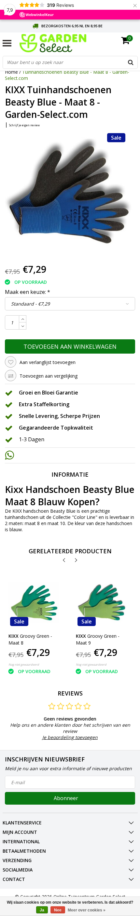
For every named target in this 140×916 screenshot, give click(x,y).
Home (11, 72)
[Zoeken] (131, 62)
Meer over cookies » (86, 910)
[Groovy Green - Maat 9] (101, 602)
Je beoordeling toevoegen (70, 737)
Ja (42, 910)
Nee (58, 910)
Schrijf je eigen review (24, 125)
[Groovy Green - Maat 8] (34, 602)
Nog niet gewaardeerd (23, 664)
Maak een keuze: (27, 291)
